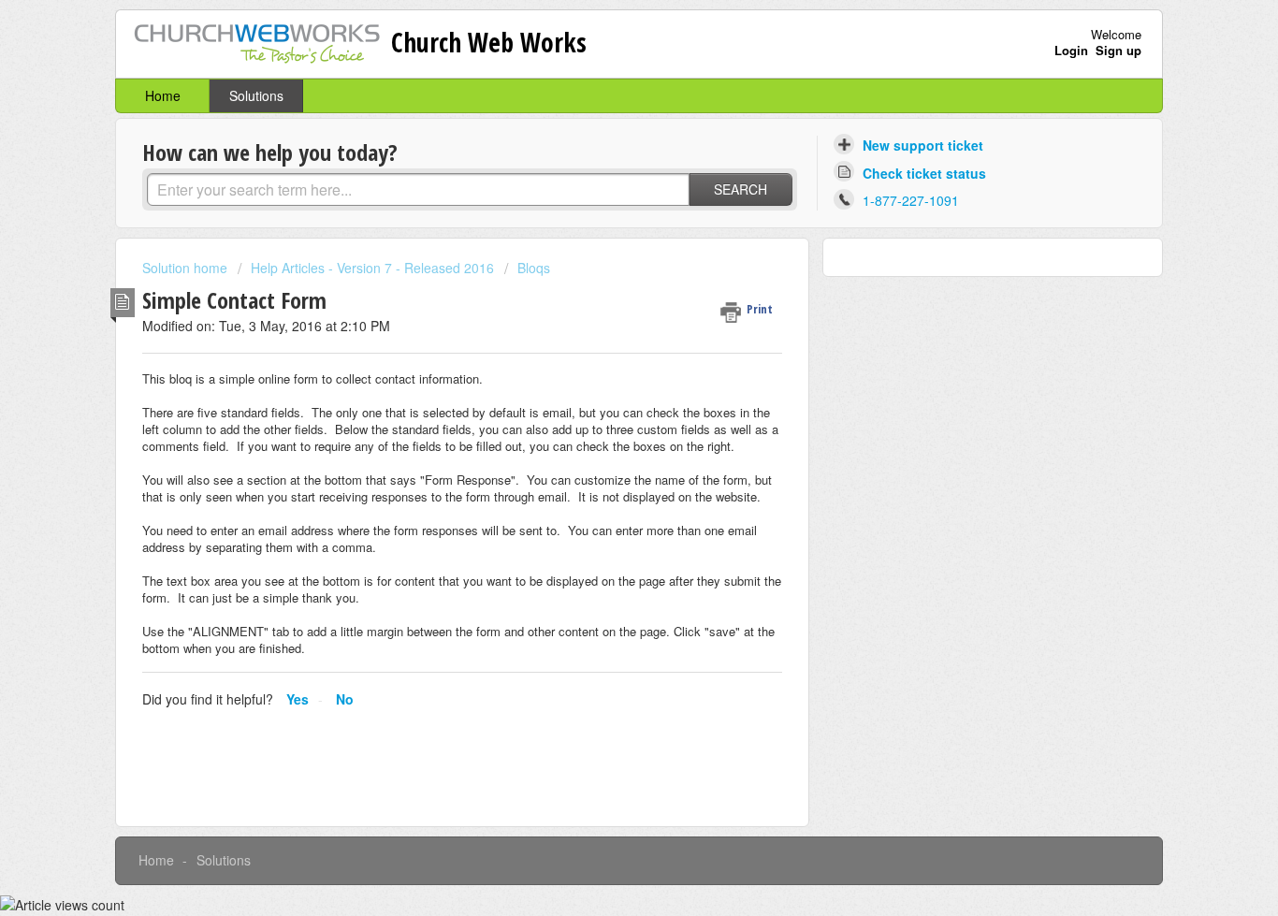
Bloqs (533, 267)
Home (163, 95)
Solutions (256, 95)
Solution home (186, 267)
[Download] (604, 210)
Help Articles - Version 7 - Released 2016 (372, 267)
